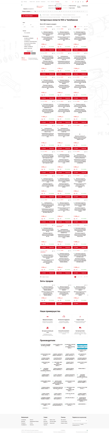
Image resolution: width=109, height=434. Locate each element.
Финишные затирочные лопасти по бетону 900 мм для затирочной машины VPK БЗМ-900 (48, 262)
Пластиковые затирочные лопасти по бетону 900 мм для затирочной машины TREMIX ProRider (80, 209)
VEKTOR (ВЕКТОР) (58, 398)
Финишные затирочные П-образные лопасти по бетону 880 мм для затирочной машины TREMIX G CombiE (80, 138)
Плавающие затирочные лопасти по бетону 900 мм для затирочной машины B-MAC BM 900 (80, 87)
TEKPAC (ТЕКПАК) (45, 394)
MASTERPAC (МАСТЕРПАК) (82, 378)
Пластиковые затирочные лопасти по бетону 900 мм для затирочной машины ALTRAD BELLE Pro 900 (80, 235)
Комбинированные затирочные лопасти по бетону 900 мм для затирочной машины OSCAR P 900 (64, 135)
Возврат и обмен (64, 423)
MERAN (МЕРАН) (47, 382)
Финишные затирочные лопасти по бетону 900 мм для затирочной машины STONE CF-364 (64, 209)
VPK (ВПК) (72, 397)
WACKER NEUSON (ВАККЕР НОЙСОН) (82, 401)
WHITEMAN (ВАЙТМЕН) (58, 405)
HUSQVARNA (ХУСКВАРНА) (46, 371)
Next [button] (88, 295)
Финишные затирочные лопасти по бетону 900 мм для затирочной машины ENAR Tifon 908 (64, 39)
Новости (31, 419)
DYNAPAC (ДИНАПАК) (82, 359)
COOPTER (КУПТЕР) (57, 359)
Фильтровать (27, 53)
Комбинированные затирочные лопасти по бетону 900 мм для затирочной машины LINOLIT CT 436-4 (48, 135)
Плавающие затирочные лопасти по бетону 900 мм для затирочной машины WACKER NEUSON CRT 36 (47, 63)
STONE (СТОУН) (83, 388)
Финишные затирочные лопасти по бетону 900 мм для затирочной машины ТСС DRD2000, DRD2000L (48, 293)
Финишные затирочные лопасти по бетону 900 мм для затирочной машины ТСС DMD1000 (48, 39)
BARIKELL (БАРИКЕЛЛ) (28, 46)
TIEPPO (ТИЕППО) (58, 394)
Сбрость (33, 53)
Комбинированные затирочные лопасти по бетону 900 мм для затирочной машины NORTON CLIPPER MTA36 (80, 161)
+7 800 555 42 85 (85, 5)
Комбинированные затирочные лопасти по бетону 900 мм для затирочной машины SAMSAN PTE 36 (64, 236)
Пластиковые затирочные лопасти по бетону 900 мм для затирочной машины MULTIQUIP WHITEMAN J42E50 (80, 260)
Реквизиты (23, 423)
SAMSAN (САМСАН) (45, 388)
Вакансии (23, 421)
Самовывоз (43, 1)
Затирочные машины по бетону (69, 14)
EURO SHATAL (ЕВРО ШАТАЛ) (58, 365)
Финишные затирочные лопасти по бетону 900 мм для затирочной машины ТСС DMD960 (80, 293)
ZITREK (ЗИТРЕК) (71, 405)
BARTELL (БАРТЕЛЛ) (28, 48)
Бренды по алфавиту (26, 11)
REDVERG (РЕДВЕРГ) (82, 382)
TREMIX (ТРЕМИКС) (82, 394)
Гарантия (45, 424)
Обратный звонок (72, 5)
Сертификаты (24, 424)
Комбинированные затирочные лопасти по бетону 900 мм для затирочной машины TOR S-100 (64, 62)
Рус (35, 11)
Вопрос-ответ (32, 1)
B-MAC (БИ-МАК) (47, 355)
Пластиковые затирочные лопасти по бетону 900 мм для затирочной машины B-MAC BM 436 (64, 111)
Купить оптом (52, 419)
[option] (48, 295)
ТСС (46, 408)
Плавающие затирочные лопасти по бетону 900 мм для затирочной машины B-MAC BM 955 (48, 87)
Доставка (38, 1)
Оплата (45, 419)
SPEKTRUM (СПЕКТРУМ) (57, 389)
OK (86, 420)
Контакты (52, 1)
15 (84, 26)
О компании (23, 419)
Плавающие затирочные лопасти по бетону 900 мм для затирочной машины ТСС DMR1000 (64, 87)
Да (59, 8)
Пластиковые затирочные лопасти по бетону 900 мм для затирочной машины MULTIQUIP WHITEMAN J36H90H (80, 63)
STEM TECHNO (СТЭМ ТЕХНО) (70, 390)
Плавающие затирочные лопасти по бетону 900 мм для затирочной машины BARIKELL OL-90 (64, 161)
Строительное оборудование (55, 14)
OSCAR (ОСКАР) (71, 382)
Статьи (31, 423)
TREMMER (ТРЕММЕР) (45, 398)
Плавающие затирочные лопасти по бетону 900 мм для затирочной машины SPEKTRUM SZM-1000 (80, 111)
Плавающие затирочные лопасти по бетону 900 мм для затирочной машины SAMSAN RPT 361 (47, 235)
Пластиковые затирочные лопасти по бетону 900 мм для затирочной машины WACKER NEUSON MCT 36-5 (47, 111)
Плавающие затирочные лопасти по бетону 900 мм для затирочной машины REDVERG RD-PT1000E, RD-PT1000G (48, 161)
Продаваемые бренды (34, 421)
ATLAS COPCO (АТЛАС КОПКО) (30, 43)
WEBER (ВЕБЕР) (46, 405)
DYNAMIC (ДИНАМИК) (70, 359)
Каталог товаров (46, 14)
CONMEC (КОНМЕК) (45, 359)
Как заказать (63, 419)
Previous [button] (40, 295)
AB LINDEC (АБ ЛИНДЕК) (28, 38)
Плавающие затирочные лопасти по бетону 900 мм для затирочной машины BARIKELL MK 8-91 (80, 39)
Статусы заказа (64, 421)
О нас (49, 1)
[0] (86, 1)
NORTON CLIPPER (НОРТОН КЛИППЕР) (58, 384)
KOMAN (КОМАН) (82, 368)
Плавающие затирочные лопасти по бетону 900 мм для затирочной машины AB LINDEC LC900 (48, 185)
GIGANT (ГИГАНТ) (70, 363)
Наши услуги (52, 423)
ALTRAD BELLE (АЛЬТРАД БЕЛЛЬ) (30, 41)
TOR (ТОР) (71, 394)
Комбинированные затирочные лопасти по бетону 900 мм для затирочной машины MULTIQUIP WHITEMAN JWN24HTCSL (48, 211)
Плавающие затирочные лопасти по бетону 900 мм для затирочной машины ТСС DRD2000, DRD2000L (64, 260)
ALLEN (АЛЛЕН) (27, 39)
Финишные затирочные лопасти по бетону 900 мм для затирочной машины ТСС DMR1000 (80, 185)
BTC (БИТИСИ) (83, 355)
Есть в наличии (27, 32)
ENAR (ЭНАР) (46, 363)
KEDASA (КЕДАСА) (70, 369)
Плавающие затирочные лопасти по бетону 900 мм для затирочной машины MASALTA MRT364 (64, 185)
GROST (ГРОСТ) (83, 363)
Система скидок (53, 421)
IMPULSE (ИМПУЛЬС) (57, 369)
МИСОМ (84, 404)
